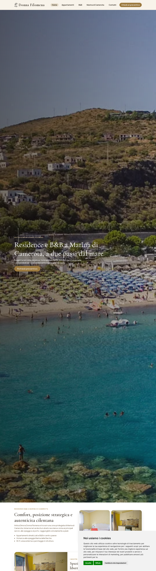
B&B (80, 5)
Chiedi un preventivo (130, 5)
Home (54, 5)
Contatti (112, 5)
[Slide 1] (74, 499)
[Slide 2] (78, 499)
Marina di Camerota (95, 5)
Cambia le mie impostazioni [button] (115, 563)
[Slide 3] (82, 499)
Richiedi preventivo (27, 268)
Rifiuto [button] (98, 563)
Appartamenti (68, 5)
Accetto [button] (88, 563)
